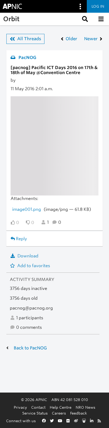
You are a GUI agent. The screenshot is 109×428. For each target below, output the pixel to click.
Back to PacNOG (30, 347)
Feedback (78, 413)
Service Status (35, 413)
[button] (84, 19)
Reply (21, 238)
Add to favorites (33, 265)
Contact (38, 407)
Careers (59, 413)
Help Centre (60, 407)
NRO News (85, 407)
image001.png (26, 209)
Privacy (20, 407)
